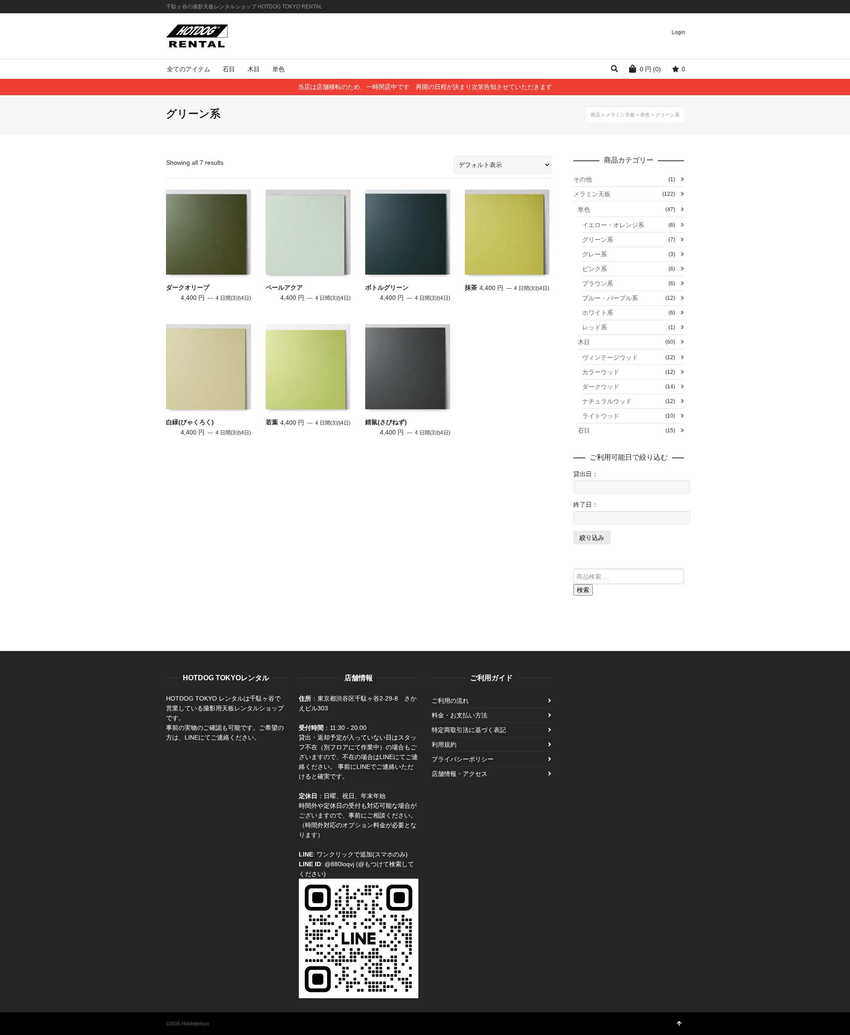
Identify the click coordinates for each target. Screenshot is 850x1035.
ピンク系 (594, 268)
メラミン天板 (591, 194)
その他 (582, 179)
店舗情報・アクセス (459, 773)
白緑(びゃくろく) (190, 422)
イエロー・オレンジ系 (613, 225)
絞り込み (592, 537)
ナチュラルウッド (607, 401)
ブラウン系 (597, 283)
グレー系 (594, 254)
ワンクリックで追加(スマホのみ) (362, 854)
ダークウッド (600, 386)
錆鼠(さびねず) (386, 422)
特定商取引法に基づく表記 (469, 729)
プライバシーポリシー (463, 759)
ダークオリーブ (187, 287)
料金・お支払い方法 (459, 715)
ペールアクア (284, 287)
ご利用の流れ (450, 700)
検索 (583, 589)
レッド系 (594, 327)
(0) (650, 69)
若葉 (272, 422)
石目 (584, 430)
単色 (584, 209)
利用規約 (444, 744)
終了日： (585, 504)
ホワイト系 (597, 312)
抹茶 (471, 287)
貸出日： (585, 473)
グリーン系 (597, 239)
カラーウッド (600, 372)
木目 (584, 341)
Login (678, 32)
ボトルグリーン (387, 287)
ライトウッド (600, 415)
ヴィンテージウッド (610, 357)
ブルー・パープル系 (610, 298)
